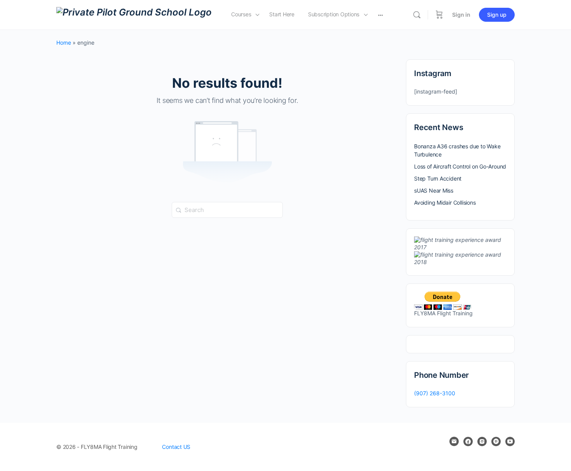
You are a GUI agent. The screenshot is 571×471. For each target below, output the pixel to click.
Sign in (461, 14)
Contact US (176, 446)
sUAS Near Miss (433, 190)
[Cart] (439, 15)
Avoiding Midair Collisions (445, 202)
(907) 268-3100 (434, 393)
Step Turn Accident (437, 178)
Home (63, 42)
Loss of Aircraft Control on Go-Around (460, 166)
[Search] (417, 14)
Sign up (497, 14)
